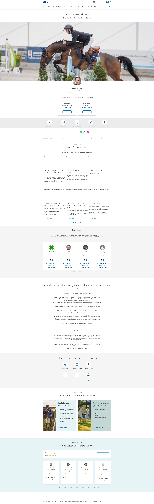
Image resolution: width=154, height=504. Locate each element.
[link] (77, 123)
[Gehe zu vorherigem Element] (67, 271)
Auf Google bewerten (103, 454)
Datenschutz (60, 501)
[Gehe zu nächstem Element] (86, 271)
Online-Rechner (93, 501)
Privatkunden (55, 2)
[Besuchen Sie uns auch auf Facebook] (84, 132)
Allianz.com (100, 501)
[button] (77, 80)
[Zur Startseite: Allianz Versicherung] (46, 2)
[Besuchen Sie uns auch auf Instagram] (88, 132)
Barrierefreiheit (67, 501)
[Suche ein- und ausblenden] (110, 7)
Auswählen (67, 111)
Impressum (54, 501)
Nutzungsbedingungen (77, 501)
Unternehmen (86, 501)
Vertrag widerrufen (47, 496)
